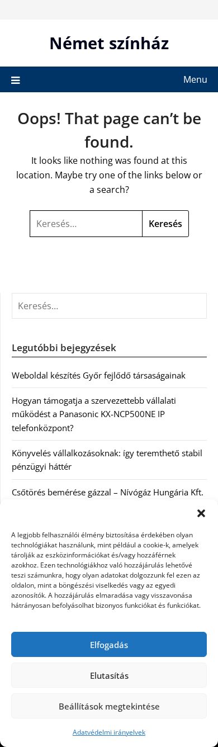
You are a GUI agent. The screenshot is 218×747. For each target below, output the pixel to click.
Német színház (109, 43)
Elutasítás (109, 675)
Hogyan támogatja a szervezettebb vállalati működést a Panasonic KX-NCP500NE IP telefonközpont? (94, 414)
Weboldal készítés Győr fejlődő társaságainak (99, 375)
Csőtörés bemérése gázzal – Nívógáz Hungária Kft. (107, 492)
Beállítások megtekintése (109, 706)
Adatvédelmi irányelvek (109, 732)
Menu (195, 79)
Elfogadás (109, 644)
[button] (201, 513)
